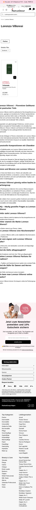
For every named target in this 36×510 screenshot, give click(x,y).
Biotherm (4, 471)
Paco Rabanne (23, 435)
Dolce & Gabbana (24, 422)
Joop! (20, 437)
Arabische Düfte (7, 426)
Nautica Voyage (23, 474)
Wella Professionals (8, 476)
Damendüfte (30, 201)
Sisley (4, 487)
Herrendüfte (5, 422)
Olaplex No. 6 (23, 502)
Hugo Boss (22, 424)
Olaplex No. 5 (23, 495)
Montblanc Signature (25, 493)
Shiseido (4, 460)
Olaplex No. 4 (23, 481)
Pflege (4, 431)
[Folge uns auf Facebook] (29, 405)
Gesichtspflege (6, 433)
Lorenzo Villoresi (9, 19)
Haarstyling (5, 446)
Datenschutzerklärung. (27, 350)
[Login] (6, 10)
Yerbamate (5, 85)
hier (11, 394)
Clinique (4, 467)
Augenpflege (5, 435)
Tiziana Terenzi (23, 419)
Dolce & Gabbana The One (25, 487)
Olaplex (4, 473)
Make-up (4, 451)
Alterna (4, 480)
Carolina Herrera (24, 439)
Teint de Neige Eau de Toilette (23, 159)
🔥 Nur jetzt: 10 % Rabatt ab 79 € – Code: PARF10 (18, 2)
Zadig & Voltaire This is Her (26, 477)
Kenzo (21, 444)
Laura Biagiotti (23, 453)
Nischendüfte (22, 201)
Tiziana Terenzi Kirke (25, 464)
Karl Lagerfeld (23, 446)
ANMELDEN (18, 342)
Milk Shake (5, 478)
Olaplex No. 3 (23, 470)
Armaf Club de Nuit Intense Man (24, 461)
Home (2, 19)
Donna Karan (23, 431)
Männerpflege (6, 439)
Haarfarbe (5, 448)
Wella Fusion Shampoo (26, 497)
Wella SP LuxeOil (24, 500)
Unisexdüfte (12, 203)
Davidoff (21, 428)
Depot (3, 485)
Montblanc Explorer (25, 491)
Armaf (21, 417)
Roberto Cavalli (23, 448)
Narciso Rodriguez (24, 442)
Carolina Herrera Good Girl (26, 467)
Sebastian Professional (9, 482)
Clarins (4, 464)
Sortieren (4, 50)
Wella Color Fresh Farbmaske (24, 484)
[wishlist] (29, 10)
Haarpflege (5, 444)
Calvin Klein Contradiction (23, 505)
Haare (4, 442)
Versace (21, 433)
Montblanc (22, 451)
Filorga (4, 462)
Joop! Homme (23, 472)
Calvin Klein (22, 426)
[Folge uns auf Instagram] (32, 405)
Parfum (5, 41)
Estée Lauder (6, 469)
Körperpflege (6, 437)
